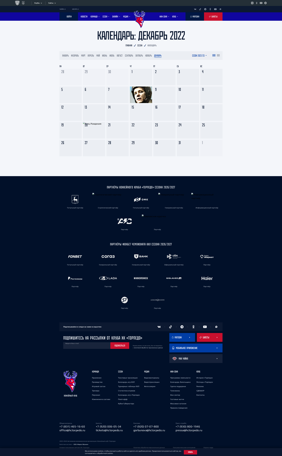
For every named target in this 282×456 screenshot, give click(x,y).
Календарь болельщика (180, 382)
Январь (65, 55)
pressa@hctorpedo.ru (189, 430)
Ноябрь (148, 55)
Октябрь (139, 55)
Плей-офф (123, 399)
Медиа (146, 371)
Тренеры (95, 391)
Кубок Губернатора (126, 404)
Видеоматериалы (151, 378)
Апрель (91, 55)
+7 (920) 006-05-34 (108, 426)
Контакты (200, 395)
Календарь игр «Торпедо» (129, 395)
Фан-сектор (175, 395)
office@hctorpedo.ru (72, 430)
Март (83, 55)
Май (98, 55)
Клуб (198, 371)
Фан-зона (174, 371)
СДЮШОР (200, 391)
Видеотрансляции (152, 382)
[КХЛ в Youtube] (261, 3)
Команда (95, 371)
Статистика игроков (126, 391)
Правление (96, 378)
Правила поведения (178, 408)
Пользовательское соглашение (184, 447)
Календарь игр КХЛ (126, 382)
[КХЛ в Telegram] (265, 3)
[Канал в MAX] (220, 9)
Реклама (200, 386)
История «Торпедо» (204, 378)
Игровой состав (98, 386)
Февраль (75, 55)
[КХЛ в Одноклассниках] (256, 3)
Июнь (104, 55)
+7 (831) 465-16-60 (72, 426)
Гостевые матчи (177, 399)
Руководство (97, 382)
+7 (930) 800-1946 (188, 426)
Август (119, 55)
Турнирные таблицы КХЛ (128, 386)
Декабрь (157, 55)
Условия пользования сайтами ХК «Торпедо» (74, 447)
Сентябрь (129, 55)
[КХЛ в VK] (252, 3)
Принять (190, 452)
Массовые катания (178, 404)
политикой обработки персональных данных (148, 348)
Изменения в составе (101, 399)
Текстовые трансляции (128, 378)
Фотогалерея (149, 386)
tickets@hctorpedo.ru (109, 430)
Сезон (120, 371)
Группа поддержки (178, 386)
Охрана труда (208, 447)
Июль (111, 55)
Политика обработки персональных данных (149, 447)
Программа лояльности (180, 378)
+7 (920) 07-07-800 (146, 426)
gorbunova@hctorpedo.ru (149, 430)
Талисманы (175, 391)
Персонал (96, 395)
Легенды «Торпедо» (204, 382)
